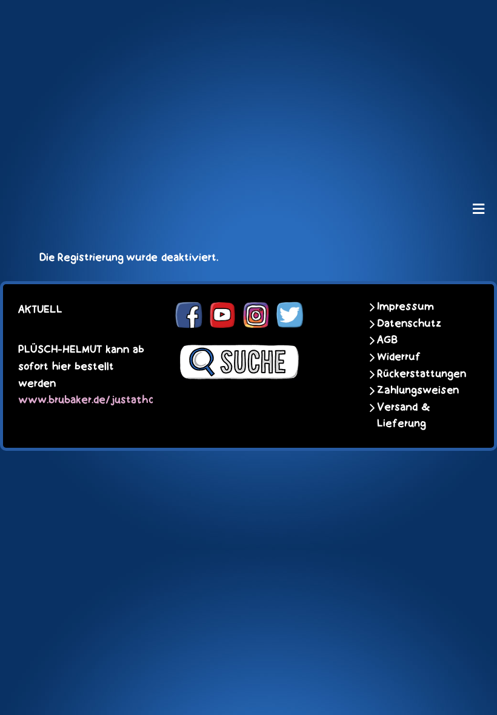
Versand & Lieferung (403, 416)
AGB (387, 340)
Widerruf (399, 357)
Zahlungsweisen (418, 390)
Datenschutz (409, 323)
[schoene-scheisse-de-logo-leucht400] (248, 19)
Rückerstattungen (419, 374)
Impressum (405, 306)
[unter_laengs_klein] (248, 161)
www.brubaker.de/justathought (98, 398)
